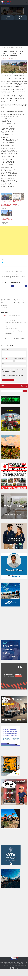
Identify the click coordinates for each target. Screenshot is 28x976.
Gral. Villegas (4, 47)
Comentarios (6, 315)
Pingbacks (16, 315)
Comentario (5, 349)
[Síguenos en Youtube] (22, 386)
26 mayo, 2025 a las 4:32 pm (12, 328)
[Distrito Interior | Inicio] (7, 2)
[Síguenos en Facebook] (20, 386)
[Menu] (26, 2)
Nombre (4, 358)
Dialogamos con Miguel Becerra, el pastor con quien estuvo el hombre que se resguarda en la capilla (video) (6, 302)
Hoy (10, 47)
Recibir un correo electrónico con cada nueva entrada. (12, 376)
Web (3, 363)
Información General (16, 47)
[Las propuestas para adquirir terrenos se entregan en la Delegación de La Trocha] (6, 213)
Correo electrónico (19, 358)
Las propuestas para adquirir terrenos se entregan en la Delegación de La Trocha (6, 218)
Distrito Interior (6, 58)
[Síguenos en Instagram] (26, 386)
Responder (7, 326)
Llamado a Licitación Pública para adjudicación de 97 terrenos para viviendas (18, 202)
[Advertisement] (14, 34)
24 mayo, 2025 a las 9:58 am (11, 320)
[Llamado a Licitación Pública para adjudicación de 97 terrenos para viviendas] (18, 196)
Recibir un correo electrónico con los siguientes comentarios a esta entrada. (13, 370)
